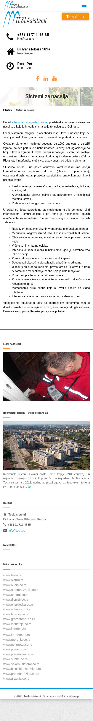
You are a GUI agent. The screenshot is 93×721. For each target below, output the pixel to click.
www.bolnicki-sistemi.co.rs (22, 669)
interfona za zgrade (24, 122)
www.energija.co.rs (16, 609)
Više (28, 486)
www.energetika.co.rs (18, 604)
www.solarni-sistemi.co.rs (21, 664)
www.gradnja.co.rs (16, 678)
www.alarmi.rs (13, 580)
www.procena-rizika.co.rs (21, 674)
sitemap (74, 696)
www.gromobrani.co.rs (19, 619)
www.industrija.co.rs (17, 624)
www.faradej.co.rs (16, 614)
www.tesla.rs (12, 575)
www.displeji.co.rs (16, 599)
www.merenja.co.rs (16, 639)
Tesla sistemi (32, 696)
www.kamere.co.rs (16, 635)
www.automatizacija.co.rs (21, 590)
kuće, (44, 122)
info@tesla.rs (17, 530)
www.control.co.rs (16, 595)
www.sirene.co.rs (15, 659)
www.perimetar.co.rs (17, 644)
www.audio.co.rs (15, 585)
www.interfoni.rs (14, 628)
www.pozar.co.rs (15, 649)
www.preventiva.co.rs (18, 654)
